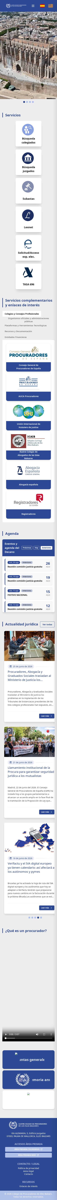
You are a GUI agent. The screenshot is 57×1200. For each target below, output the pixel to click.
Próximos (27, 547)
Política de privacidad (28, 1168)
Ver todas (47, 624)
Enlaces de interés (29, 1186)
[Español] (42, 6)
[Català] (50, 6)
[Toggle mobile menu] (33, 6)
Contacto (28, 1174)
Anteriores (46, 547)
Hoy (36, 547)
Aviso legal (28, 1171)
